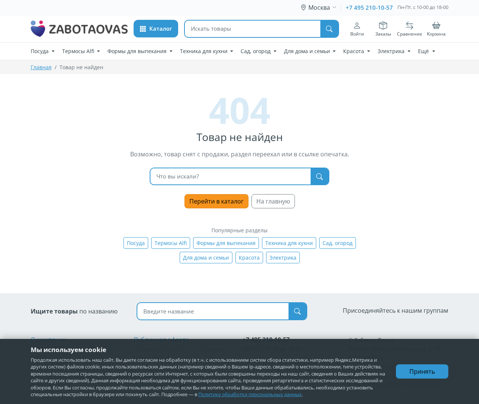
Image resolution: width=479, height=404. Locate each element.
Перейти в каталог (216, 201)
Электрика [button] (392, 51)
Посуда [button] (40, 51)
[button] (156, 28)
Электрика (282, 257)
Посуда (136, 243)
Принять (422, 371)
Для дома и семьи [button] (308, 51)
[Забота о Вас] (79, 29)
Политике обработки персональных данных (250, 394)
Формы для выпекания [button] (137, 51)
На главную (273, 201)
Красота (249, 257)
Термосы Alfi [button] (79, 51)
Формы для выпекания (226, 243)
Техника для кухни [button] (204, 51)
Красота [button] (354, 51)
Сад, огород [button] (256, 51)
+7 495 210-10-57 (369, 7)
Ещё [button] (424, 51)
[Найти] (329, 29)
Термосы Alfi (171, 243)
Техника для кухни (289, 243)
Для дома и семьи (206, 257)
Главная (41, 67)
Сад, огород (338, 243)
